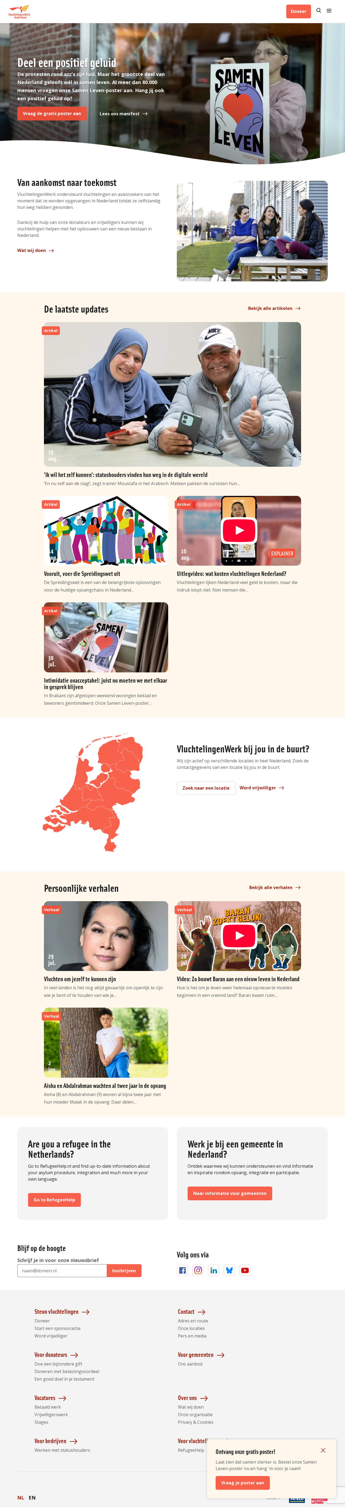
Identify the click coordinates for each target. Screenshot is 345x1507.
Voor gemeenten (195, 1354)
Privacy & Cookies (195, 1422)
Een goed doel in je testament (64, 1379)
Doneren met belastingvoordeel (66, 1371)
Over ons (187, 1397)
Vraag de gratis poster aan (52, 113)
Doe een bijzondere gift (58, 1364)
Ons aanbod (190, 1364)
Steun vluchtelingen (56, 1311)
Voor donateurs (50, 1354)
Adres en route (193, 1321)
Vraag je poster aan (242, 1483)
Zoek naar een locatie (206, 788)
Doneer (298, 11)
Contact (186, 1311)
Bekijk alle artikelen (270, 308)
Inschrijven (124, 1271)
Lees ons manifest (120, 114)
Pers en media (192, 1336)
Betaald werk (47, 1407)
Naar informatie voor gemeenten (230, 1193)
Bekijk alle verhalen (270, 887)
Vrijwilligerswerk (51, 1415)
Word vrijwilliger (258, 788)
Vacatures (44, 1397)
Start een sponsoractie (57, 1328)
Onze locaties (191, 1328)
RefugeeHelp (191, 1450)
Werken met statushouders (62, 1450)
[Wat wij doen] (252, 231)
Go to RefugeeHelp (54, 1200)
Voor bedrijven (50, 1440)
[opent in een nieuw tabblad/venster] (274, 1503)
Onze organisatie (195, 1415)
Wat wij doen (31, 250)
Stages (41, 1422)
